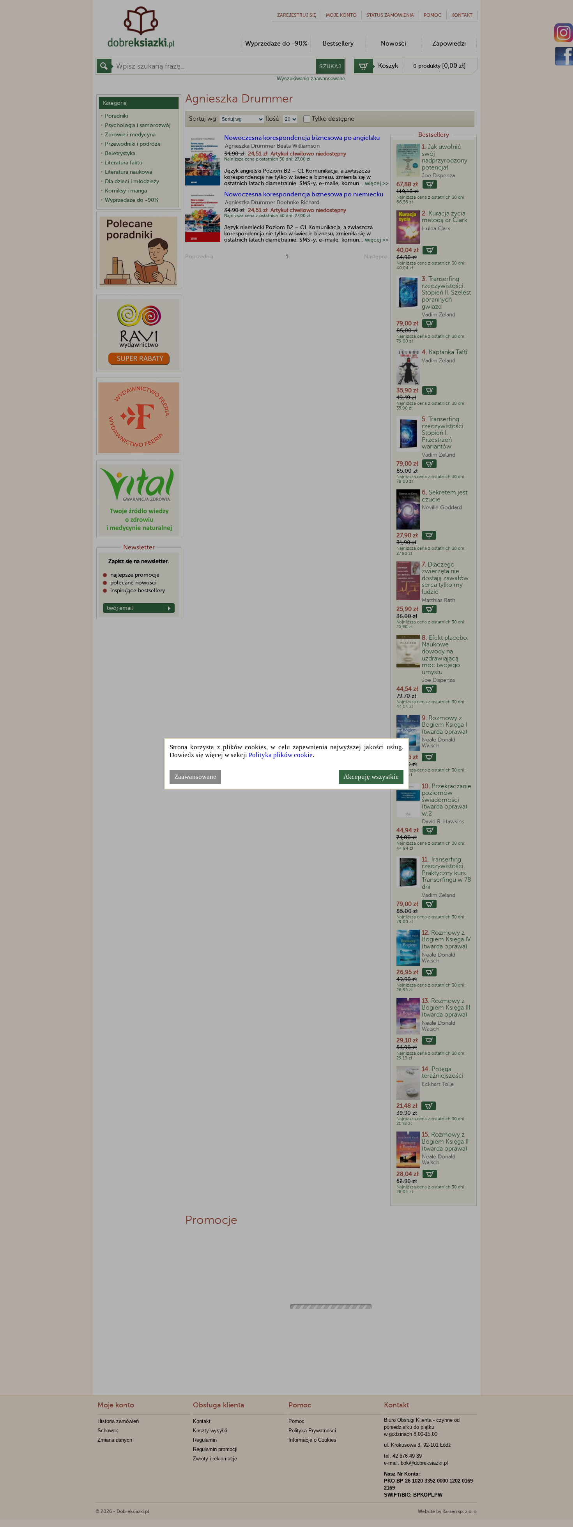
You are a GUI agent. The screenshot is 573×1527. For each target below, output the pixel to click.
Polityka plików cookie (281, 755)
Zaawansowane (195, 776)
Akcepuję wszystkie (371, 776)
